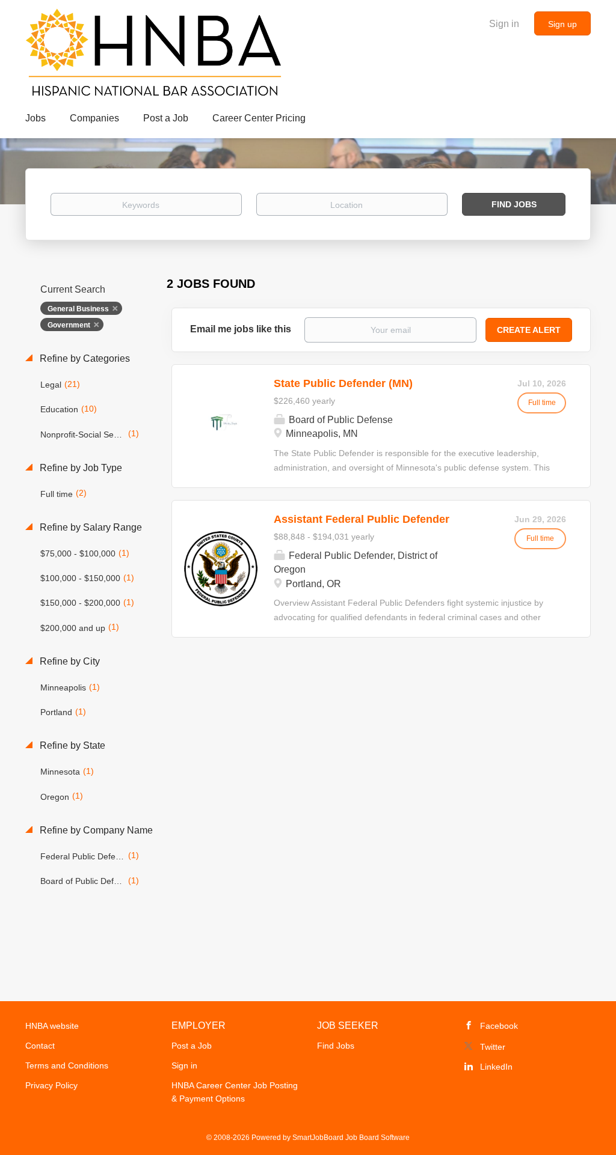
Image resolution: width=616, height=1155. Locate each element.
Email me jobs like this (240, 329)
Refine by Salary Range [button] (89, 527)
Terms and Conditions (66, 1065)
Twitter (492, 1047)
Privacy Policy (51, 1085)
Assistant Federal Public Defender (361, 519)
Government (69, 325)
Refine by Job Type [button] (79, 468)
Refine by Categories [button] (83, 358)
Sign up (562, 24)
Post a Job (191, 1045)
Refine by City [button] (68, 661)
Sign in (504, 24)
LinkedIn (496, 1066)
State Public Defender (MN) (343, 383)
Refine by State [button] (71, 745)
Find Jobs (514, 204)
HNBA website (52, 1026)
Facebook (499, 1026)
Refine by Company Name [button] (95, 830)
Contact (40, 1045)
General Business (78, 309)
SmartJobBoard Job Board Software (351, 1137)
